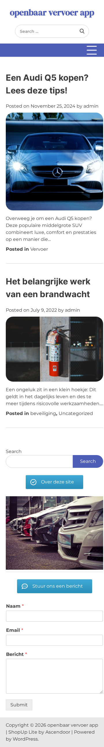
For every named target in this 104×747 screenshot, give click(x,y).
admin (91, 106)
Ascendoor (57, 732)
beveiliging (43, 413)
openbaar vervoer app (52, 12)
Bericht (16, 654)
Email (14, 630)
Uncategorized (76, 413)
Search (14, 451)
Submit (19, 705)
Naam (15, 606)
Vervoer (39, 249)
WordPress (25, 739)
